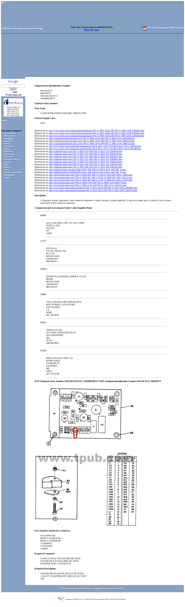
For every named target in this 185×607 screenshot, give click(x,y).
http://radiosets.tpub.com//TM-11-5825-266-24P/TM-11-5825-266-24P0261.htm (85, 167)
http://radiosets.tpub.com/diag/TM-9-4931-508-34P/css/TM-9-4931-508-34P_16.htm (87, 172)
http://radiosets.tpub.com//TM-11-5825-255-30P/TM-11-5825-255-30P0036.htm (85, 151)
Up (92, 30)
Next (97, 30)
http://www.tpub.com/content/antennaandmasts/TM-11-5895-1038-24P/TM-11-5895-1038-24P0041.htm (96, 133)
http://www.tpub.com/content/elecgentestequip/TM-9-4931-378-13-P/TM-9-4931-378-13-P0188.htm (95, 149)
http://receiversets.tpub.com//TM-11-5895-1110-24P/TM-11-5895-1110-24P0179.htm (87, 182)
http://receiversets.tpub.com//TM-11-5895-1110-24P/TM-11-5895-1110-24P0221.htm (87, 185)
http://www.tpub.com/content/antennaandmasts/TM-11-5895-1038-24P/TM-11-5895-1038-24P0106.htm (96, 136)
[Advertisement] (92, 55)
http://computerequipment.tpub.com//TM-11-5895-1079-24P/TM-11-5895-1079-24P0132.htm (92, 143)
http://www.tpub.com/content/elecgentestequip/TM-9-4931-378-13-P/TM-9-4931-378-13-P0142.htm (95, 146)
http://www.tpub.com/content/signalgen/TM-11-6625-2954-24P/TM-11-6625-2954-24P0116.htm (93, 190)
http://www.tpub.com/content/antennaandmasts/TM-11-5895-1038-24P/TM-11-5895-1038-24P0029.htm (96, 130)
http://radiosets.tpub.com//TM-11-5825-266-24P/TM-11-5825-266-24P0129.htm (85, 164)
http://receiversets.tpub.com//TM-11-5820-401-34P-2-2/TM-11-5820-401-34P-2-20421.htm (90, 177)
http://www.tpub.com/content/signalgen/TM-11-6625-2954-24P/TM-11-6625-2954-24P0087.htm (93, 188)
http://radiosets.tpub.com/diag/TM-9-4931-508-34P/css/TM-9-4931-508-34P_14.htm (87, 169)
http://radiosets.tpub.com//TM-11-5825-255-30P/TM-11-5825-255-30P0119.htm (85, 162)
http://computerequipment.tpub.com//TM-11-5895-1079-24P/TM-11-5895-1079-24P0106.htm (92, 138)
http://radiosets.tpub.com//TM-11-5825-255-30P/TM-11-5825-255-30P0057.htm (85, 156)
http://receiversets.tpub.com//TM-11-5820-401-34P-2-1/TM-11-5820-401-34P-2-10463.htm (90, 175)
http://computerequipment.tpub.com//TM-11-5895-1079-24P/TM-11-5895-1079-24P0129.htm (92, 141)
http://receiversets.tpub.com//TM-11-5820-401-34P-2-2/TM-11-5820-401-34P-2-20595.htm (90, 180)
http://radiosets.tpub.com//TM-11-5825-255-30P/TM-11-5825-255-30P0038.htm (85, 154)
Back (87, 30)
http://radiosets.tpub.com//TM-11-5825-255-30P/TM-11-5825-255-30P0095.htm (85, 159)
